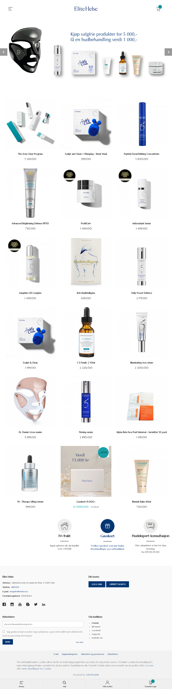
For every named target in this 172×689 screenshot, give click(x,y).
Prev (3, 52)
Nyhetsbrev (113, 654)
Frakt (56, 654)
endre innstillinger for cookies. (37, 668)
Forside (95, 623)
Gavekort (107, 536)
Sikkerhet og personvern (92, 654)
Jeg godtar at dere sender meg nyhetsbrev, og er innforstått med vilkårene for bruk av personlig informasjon (43, 633)
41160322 (15, 587)
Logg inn (97, 584)
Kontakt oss (97, 637)
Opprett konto (118, 584)
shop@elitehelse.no (19, 591)
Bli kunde (96, 626)
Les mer (79, 642)
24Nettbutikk (92, 674)
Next (168, 52)
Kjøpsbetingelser (70, 654)
